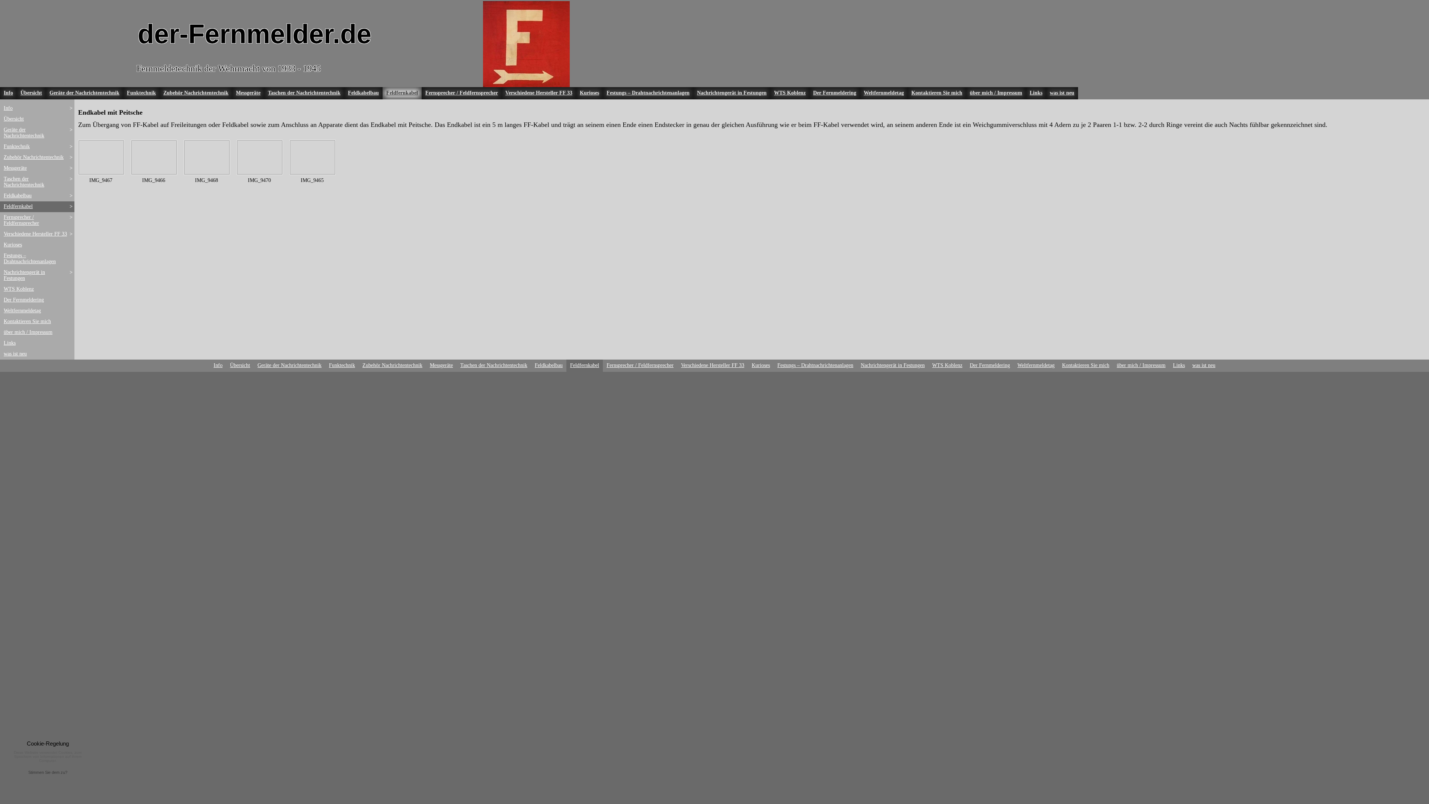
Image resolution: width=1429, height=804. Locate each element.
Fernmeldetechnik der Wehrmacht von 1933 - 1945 (229, 68)
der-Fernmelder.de (254, 34)
